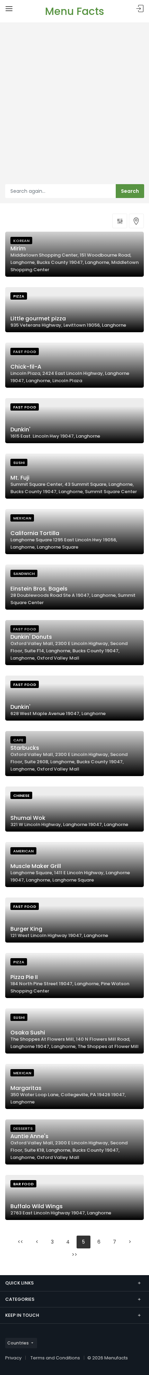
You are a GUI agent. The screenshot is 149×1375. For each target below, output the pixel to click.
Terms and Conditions (55, 1358)
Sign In (140, 9)
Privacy (13, 1358)
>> (74, 1254)
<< (20, 1241)
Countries (18, 1343)
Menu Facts (74, 11)
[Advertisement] (74, 106)
